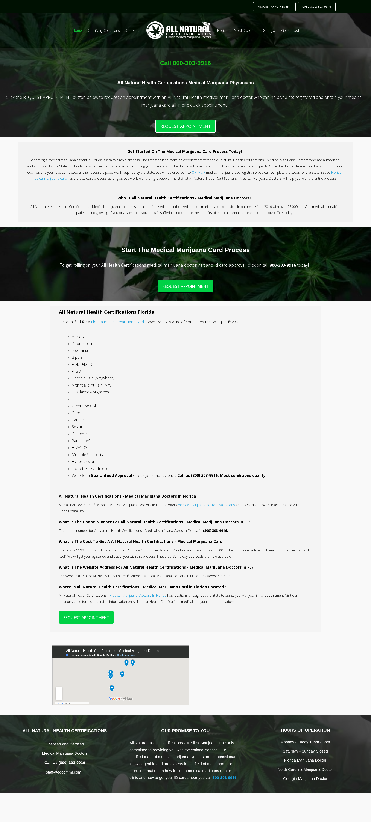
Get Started (290, 30)
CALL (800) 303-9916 (316, 6)
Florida (222, 30)
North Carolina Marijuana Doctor (305, 769)
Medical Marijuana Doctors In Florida (137, 595)
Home (77, 30)
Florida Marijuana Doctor (305, 760)
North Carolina (245, 30)
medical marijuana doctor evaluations (206, 505)
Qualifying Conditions (104, 30)
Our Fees (133, 30)
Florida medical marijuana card (117, 321)
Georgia (269, 30)
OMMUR (198, 172)
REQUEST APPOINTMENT (274, 6)
